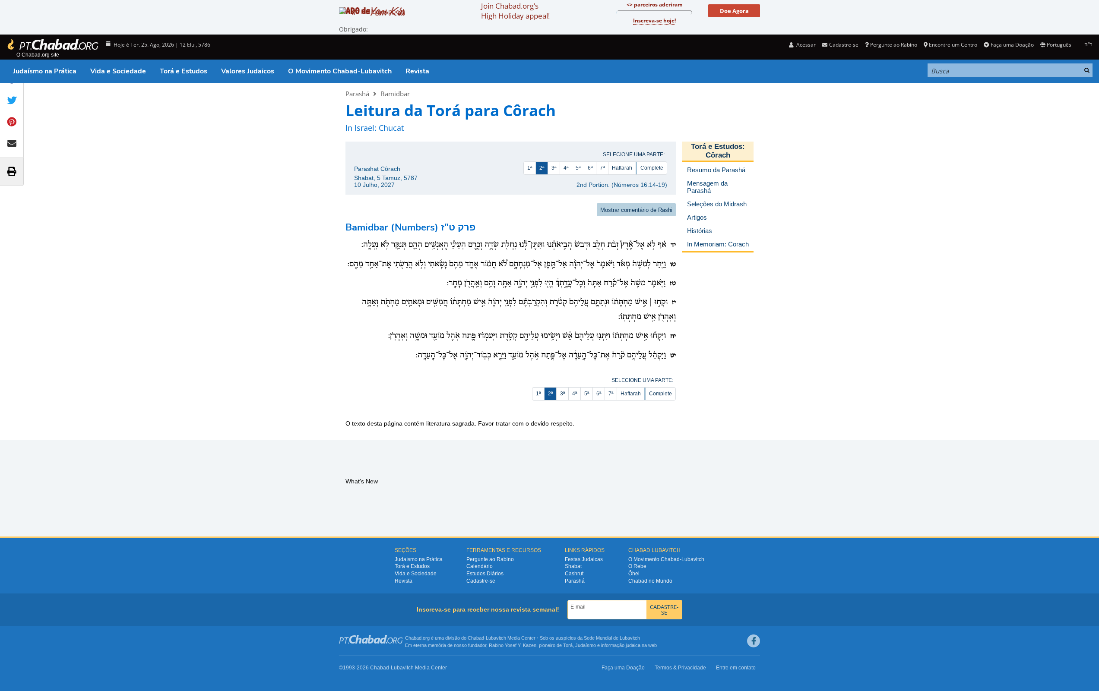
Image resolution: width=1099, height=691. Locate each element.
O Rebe (637, 566)
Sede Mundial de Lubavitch (612, 638)
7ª (602, 168)
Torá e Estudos (183, 71)
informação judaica (620, 645)
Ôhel (634, 574)
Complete (651, 168)
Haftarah (622, 168)
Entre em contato (736, 668)
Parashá (357, 93)
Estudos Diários (485, 574)
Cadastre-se (480, 581)
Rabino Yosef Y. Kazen (512, 645)
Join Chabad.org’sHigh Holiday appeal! (515, 11)
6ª (590, 168)
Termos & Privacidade (680, 668)
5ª (578, 168)
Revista (417, 71)
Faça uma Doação (1012, 44)
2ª (541, 168)
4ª (566, 168)
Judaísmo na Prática (44, 71)
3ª (553, 168)
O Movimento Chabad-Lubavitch (340, 71)
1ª (529, 168)
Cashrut (574, 574)
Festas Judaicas (584, 559)
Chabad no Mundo (650, 581)
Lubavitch (496, 638)
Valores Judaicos (247, 71)
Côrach (718, 155)
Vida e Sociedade (118, 71)
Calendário (479, 566)
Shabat (573, 566)
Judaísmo (585, 645)
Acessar (805, 44)
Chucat (391, 128)
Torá (568, 645)
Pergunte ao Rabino (893, 44)
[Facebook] (753, 640)
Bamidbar (395, 93)
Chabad (476, 638)
